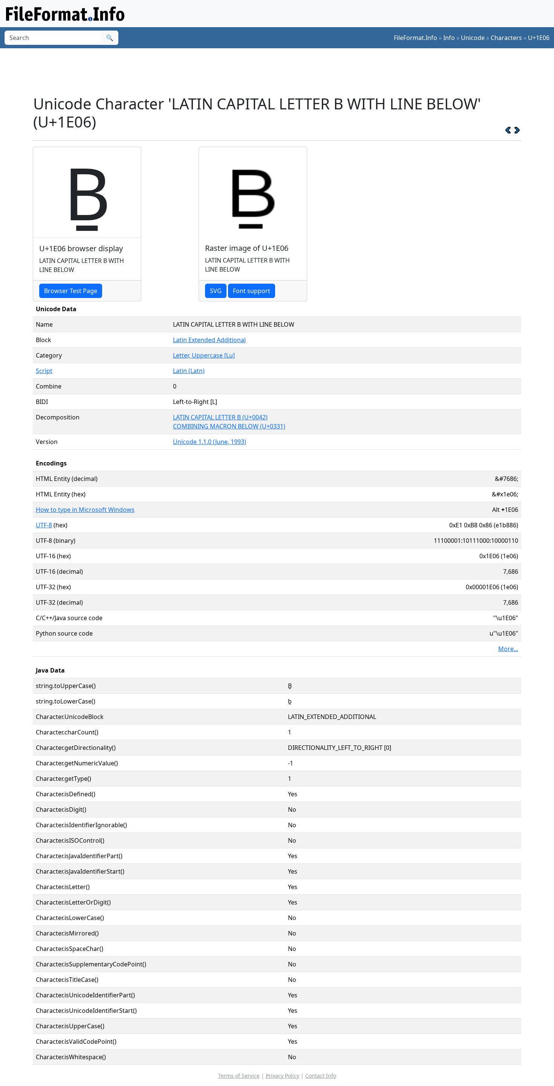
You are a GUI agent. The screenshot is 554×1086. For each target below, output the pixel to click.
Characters (506, 38)
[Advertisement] (281, 71)
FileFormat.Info (415, 38)
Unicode (473, 38)
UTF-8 (44, 525)
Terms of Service (239, 1075)
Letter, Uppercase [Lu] (204, 355)
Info (449, 38)
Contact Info (320, 1075)
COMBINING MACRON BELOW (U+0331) (229, 426)
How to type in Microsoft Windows (85, 509)
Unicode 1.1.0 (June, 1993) (209, 442)
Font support (251, 291)
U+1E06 (538, 38)
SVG (216, 291)
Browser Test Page (70, 291)
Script (44, 371)
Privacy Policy (282, 1075)
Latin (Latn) (189, 371)
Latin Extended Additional (209, 340)
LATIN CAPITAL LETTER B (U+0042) (220, 417)
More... (508, 649)
